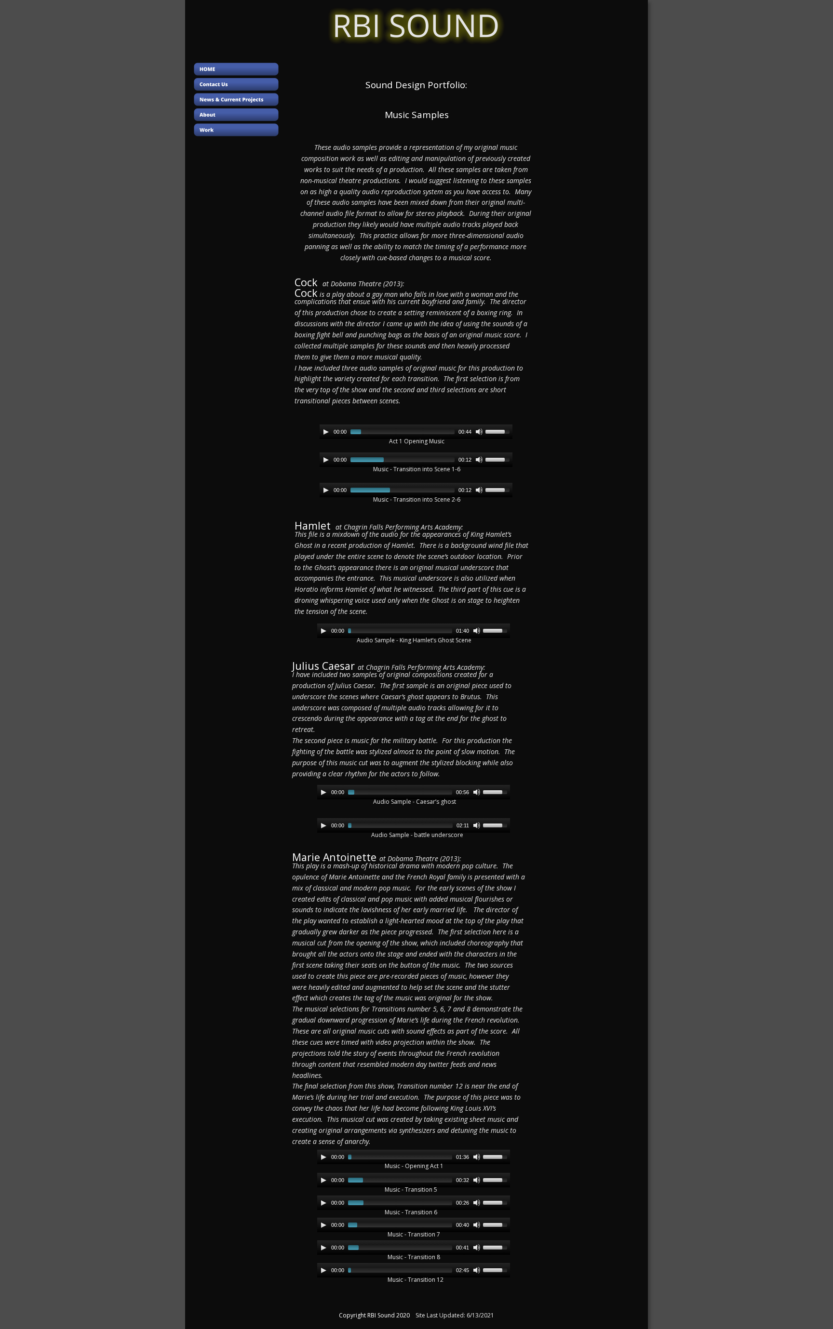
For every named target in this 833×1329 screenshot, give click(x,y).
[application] (416, 432)
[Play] (326, 432)
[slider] (498, 431)
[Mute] (479, 432)
